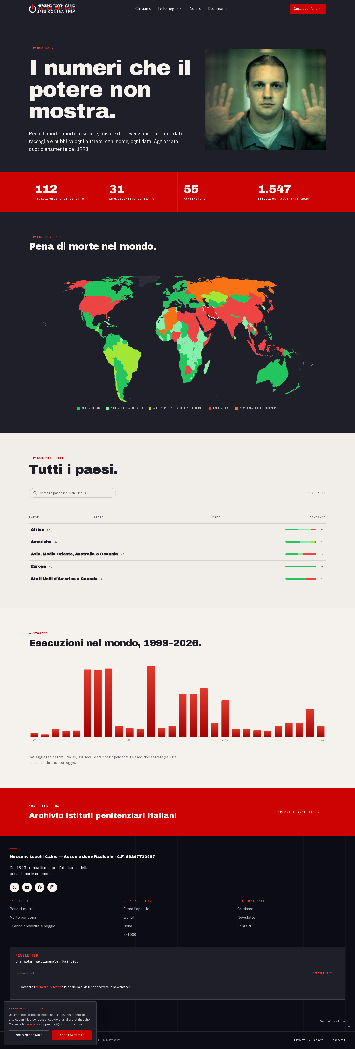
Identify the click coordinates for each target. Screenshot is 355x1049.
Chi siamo (143, 8)
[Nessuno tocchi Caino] (52, 9)
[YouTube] (27, 887)
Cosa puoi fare (305, 9)
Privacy (299, 1040)
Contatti (244, 926)
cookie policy (34, 1024)
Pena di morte (22, 908)
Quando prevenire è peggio (32, 926)
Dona (127, 926)
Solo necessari (29, 1035)
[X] (14, 887)
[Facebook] (39, 887)
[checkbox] (17, 986)
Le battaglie (168, 9)
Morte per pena (23, 917)
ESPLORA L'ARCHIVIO (298, 812)
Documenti (217, 8)
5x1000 (129, 934)
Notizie (195, 8)
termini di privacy (48, 987)
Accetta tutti (71, 1035)
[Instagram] (52, 887)
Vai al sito (332, 1021)
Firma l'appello (136, 908)
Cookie (319, 1040)
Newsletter (247, 917)
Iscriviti (129, 917)
